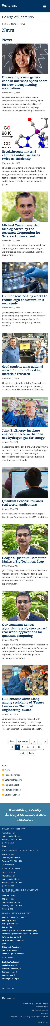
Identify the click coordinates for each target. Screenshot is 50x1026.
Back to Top (43, 1022)
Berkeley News (9, 965)
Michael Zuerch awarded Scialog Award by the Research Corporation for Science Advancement (21, 230)
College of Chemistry (18, 17)
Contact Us (7, 927)
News (13, 24)
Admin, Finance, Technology (14, 917)
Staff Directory (9, 950)
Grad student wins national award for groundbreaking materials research (22, 370)
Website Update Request (13, 953)
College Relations (10, 924)
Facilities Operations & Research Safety (20, 934)
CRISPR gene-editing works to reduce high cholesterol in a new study (24, 299)
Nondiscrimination (39, 1010)
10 (40, 748)
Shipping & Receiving (11, 947)
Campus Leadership (11, 968)
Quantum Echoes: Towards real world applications (22, 503)
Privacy (44, 1013)
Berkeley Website (10, 962)
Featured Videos (13, 789)
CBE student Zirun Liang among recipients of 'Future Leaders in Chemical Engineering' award (23, 704)
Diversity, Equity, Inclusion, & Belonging (19, 930)
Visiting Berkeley (10, 978)
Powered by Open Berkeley (35, 1003)
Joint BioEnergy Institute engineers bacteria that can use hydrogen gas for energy (23, 434)
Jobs (4, 944)
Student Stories (12, 794)
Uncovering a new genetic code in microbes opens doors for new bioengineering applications (24, 82)
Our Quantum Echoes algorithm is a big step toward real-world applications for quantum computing (24, 630)
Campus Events (9, 972)
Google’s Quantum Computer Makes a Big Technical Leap (24, 560)
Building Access (9, 920)
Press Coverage (12, 774)
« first (12, 741)
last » (32, 753)
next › (23, 753)
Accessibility (42, 1006)
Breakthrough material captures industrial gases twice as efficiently (21, 155)
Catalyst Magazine (13, 779)
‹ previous (24, 741)
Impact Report (12, 784)
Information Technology (13, 940)
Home (5, 24)
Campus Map (8, 975)
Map (4, 846)
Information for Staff (11, 937)
